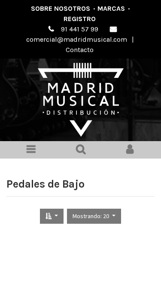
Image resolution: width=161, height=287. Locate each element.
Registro (80, 19)
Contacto (80, 50)
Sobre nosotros (60, 8)
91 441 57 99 (79, 29)
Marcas (111, 8)
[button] (52, 216)
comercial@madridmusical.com (76, 39)
